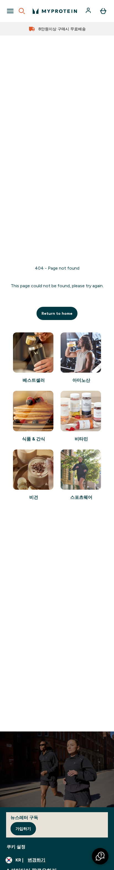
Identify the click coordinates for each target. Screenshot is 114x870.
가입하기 (23, 828)
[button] (100, 856)
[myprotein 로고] (55, 11)
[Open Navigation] (10, 11)
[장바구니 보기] (103, 11)
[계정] (89, 11)
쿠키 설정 (16, 846)
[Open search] (22, 11)
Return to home (57, 313)
